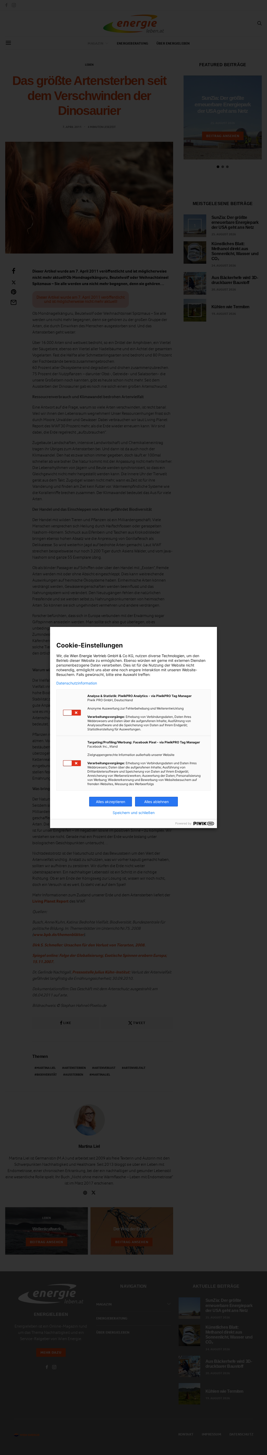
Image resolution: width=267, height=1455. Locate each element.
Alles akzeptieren (110, 801)
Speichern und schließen (134, 813)
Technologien (173, 655)
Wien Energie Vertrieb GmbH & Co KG (101, 655)
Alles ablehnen (156, 801)
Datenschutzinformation (76, 683)
